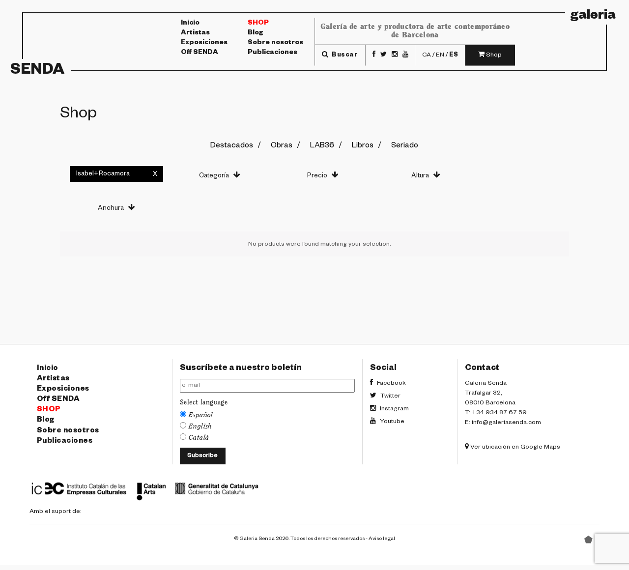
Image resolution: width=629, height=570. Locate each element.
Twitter (389, 396)
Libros (362, 146)
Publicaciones (272, 53)
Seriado (404, 146)
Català (199, 437)
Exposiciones (204, 43)
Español (201, 415)
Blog (255, 33)
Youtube (391, 422)
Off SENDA (199, 53)
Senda (37, 71)
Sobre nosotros (275, 43)
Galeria (593, 16)
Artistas (195, 33)
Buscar (344, 55)
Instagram (393, 409)
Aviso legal (382, 539)
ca (426, 55)
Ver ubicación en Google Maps (514, 447)
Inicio (190, 24)
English (200, 426)
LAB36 (322, 146)
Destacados (231, 146)
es (453, 55)
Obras (281, 146)
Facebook (390, 383)
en (440, 55)
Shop (258, 24)
